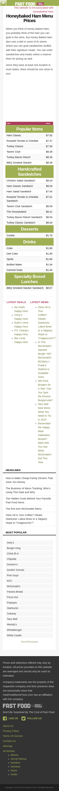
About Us (8, 726)
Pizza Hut (12, 597)
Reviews (15, 766)
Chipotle (11, 559)
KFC (9, 580)
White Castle (14, 635)
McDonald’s (13, 586)
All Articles (9, 751)
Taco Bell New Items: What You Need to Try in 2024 (44, 412)
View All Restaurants (29, 642)
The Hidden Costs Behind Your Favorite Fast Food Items (28, 500)
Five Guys (12, 575)
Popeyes (12, 602)
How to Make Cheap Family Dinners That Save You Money (29, 480)
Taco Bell (12, 619)
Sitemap (7, 746)
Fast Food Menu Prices (23, 706)
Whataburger (14, 629)
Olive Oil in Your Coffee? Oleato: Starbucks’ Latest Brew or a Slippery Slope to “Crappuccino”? (47, 323)
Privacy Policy (11, 731)
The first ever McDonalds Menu (24, 508)
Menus (14, 755)
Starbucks (12, 608)
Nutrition (15, 762)
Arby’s (10, 542)
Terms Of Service (13, 736)
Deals (14, 774)
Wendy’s (12, 624)
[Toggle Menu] (3, 3)
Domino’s (12, 564)
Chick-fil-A (13, 553)
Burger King (13, 548)
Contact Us (9, 741)
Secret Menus (18, 758)
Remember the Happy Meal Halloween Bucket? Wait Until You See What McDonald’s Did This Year (44, 443)
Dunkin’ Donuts (15, 569)
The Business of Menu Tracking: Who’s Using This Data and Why (28, 490)
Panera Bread (15, 591)
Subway (11, 613)
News (14, 770)
